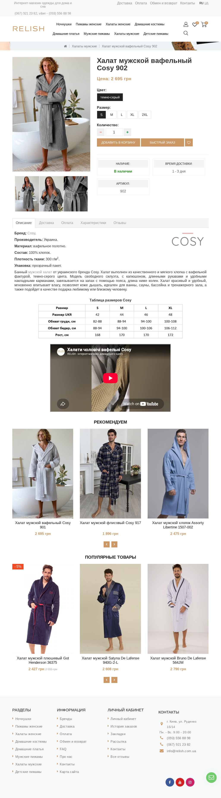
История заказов (123, 726)
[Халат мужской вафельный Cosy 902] (51, 114)
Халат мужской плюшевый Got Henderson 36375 (43, 660)
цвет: (101, 90)
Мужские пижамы (97, 33)
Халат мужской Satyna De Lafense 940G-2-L (110, 660)
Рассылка (118, 741)
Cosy (31, 233)
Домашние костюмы (149, 24)
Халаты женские (118, 24)
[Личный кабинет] (186, 24)
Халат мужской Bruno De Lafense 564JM (178, 660)
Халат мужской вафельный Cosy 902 (129, 46)
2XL (145, 115)
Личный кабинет (123, 719)
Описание (24, 223)
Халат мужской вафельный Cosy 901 (43, 525)
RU (201, 3)
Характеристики (93, 223)
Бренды (66, 719)
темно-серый (110, 97)
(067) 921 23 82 (26, 13)
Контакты (187, 3)
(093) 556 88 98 (60, 13)
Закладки (117, 734)
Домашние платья (66, 33)
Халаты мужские (126, 33)
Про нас (66, 756)
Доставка (124, 3)
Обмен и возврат (163, 3)
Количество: (107, 125)
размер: (104, 107)
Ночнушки (63, 24)
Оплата (141, 3)
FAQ (63, 749)
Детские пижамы (156, 33)
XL (132, 115)
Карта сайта (69, 772)
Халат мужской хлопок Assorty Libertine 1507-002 (178, 525)
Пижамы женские (88, 24)
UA (206, 3)
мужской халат (40, 272)
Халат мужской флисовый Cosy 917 (110, 523)
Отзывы (120, 223)
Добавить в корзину (118, 142)
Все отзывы (119, 756)
